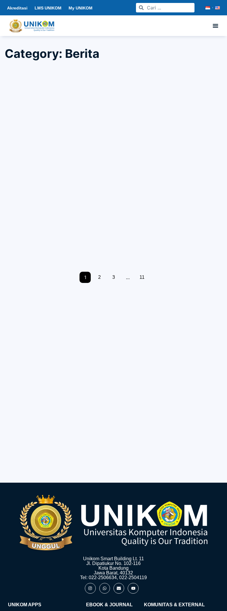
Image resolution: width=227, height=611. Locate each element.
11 (142, 277)
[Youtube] (133, 588)
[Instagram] (90, 588)
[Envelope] (119, 588)
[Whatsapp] (104, 588)
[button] (215, 25)
